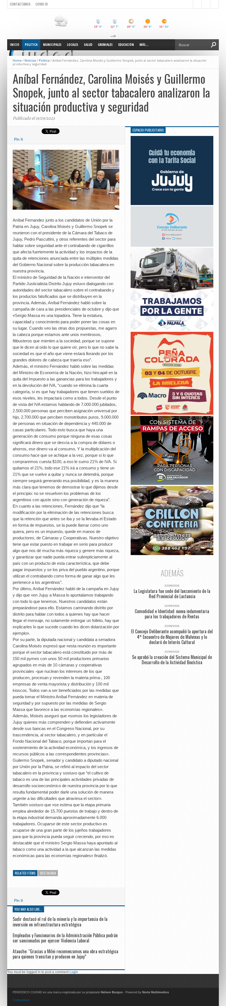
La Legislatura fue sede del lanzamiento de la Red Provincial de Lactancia (172, 594)
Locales (72, 44)
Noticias (30, 60)
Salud (88, 44)
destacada (48, 873)
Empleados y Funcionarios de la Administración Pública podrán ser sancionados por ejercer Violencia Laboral (65, 938)
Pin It (18, 139)
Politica (31, 44)
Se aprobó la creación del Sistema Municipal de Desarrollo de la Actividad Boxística (172, 660)
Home (17, 60)
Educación (126, 44)
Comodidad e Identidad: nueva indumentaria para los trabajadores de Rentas (172, 614)
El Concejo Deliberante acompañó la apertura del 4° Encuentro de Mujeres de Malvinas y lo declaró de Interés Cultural (172, 637)
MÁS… (143, 44)
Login (73, 972)
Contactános (21, 1000)
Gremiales (105, 44)
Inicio (14, 44)
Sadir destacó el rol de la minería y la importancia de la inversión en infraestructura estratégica (60, 922)
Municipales (52, 44)
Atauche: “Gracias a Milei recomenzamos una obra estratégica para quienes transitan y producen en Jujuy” (65, 954)
